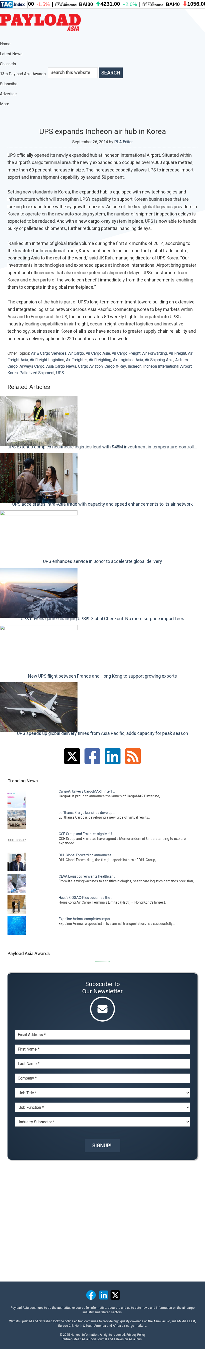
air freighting (100, 360)
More (5, 104)
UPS (60, 373)
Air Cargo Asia (98, 353)
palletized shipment (37, 373)
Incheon (135, 366)
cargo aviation (90, 366)
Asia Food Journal (94, 1339)
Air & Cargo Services (48, 353)
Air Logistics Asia (128, 360)
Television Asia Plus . (128, 1339)
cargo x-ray (115, 366)
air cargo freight (126, 353)
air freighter (76, 360)
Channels (8, 64)
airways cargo (32, 366)
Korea (13, 373)
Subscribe (9, 84)
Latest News (11, 54)
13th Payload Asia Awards (23, 74)
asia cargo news (61, 366)
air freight (177, 353)
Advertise (8, 94)
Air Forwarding (154, 353)
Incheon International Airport (167, 366)
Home (5, 44)
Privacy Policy (136, 1335)
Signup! (102, 1145)
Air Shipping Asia (159, 360)
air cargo (76, 353)
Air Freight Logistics (47, 360)
